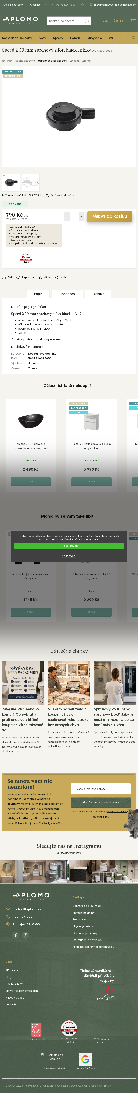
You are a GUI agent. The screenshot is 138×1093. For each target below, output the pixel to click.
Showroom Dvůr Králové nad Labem (115, 4)
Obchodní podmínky (85, 933)
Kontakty (11, 1004)
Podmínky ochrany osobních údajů (93, 946)
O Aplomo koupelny (13, 4)
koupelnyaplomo (25, 934)
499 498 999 (22, 917)
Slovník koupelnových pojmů (23, 990)
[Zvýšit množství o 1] (81, 216)
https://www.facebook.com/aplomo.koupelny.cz (15, 934)
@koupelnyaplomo (69, 852)
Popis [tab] (38, 294)
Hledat (86, 20)
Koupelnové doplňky (42, 353)
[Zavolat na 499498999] (63, 4)
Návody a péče (15, 997)
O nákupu (35, 4)
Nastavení (69, 556)
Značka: (80, 60)
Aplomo (33, 363)
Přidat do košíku (109, 216)
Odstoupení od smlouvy (87, 940)
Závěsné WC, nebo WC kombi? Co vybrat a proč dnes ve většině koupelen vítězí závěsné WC (22, 719)
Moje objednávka (83, 926)
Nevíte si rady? (15, 984)
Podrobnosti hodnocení (51, 60)
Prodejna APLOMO (26, 924)
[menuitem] (43, 38)
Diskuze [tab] (98, 294)
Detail (31, 481)
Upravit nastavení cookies (83, 1085)
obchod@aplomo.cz (27, 909)
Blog (8, 977)
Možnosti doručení (63, 195)
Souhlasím (71, 545)
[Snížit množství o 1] (67, 216)
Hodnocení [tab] (67, 294)
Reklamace (79, 919)
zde (96, 539)
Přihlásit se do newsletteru (100, 802)
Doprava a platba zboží (87, 905)
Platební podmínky (84, 912)
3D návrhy (12, 970)
